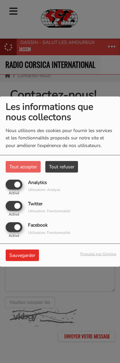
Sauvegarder (22, 255)
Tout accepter (23, 166)
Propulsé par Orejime (98, 254)
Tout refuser (61, 166)
